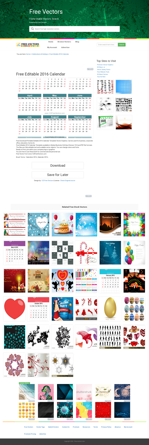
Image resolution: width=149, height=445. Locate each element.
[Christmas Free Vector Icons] (86, 308)
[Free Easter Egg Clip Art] (134, 308)
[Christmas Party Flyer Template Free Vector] (62, 308)
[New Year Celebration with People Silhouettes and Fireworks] (38, 252)
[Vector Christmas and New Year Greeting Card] (14, 280)
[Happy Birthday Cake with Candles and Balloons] (62, 224)
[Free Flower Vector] (62, 337)
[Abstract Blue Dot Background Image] (123, 86)
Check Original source (67, 180)
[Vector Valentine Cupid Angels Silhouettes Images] (62, 280)
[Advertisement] (56, 63)
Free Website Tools (103, 72)
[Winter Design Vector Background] (86, 224)
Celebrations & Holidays (40, 54)
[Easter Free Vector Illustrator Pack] (134, 280)
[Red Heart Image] (14, 308)
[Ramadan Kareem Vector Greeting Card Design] (110, 224)
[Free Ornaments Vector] (38, 365)
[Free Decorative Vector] (62, 365)
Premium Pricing (30, 434)
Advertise (42, 434)
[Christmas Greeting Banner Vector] (14, 224)
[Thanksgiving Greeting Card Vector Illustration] (38, 280)
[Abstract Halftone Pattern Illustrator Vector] (105, 104)
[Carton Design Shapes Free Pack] (105, 122)
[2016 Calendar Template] (62, 252)
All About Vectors (102, 74)
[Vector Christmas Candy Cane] (86, 252)
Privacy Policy (106, 427)
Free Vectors (28, 427)
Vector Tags (40, 427)
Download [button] (57, 165)
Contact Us (65, 427)
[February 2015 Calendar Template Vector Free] (110, 280)
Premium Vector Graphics (105, 65)
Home (28, 54)
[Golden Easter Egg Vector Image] (110, 308)
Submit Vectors (53, 427)
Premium (76, 427)
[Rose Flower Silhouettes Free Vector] (38, 337)
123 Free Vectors (47, 180)
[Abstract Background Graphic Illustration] (123, 122)
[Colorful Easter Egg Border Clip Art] (134, 224)
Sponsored (90, 69)
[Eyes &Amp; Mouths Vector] (105, 86)
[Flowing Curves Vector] (86, 337)
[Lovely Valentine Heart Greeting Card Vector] (38, 224)
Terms (95, 427)
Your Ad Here (101, 77)
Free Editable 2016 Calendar (59, 54)
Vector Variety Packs (103, 69)
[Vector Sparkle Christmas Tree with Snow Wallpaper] (110, 252)
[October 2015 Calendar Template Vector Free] (38, 308)
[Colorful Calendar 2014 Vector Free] (86, 280)
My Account (128, 427)
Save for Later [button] (57, 175)
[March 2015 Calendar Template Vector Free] (14, 252)
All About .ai (101, 67)
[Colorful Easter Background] (134, 252)
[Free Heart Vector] (134, 337)
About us (118, 427)
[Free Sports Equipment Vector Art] (123, 104)
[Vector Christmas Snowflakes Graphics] (14, 337)
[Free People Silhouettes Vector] (110, 337)
